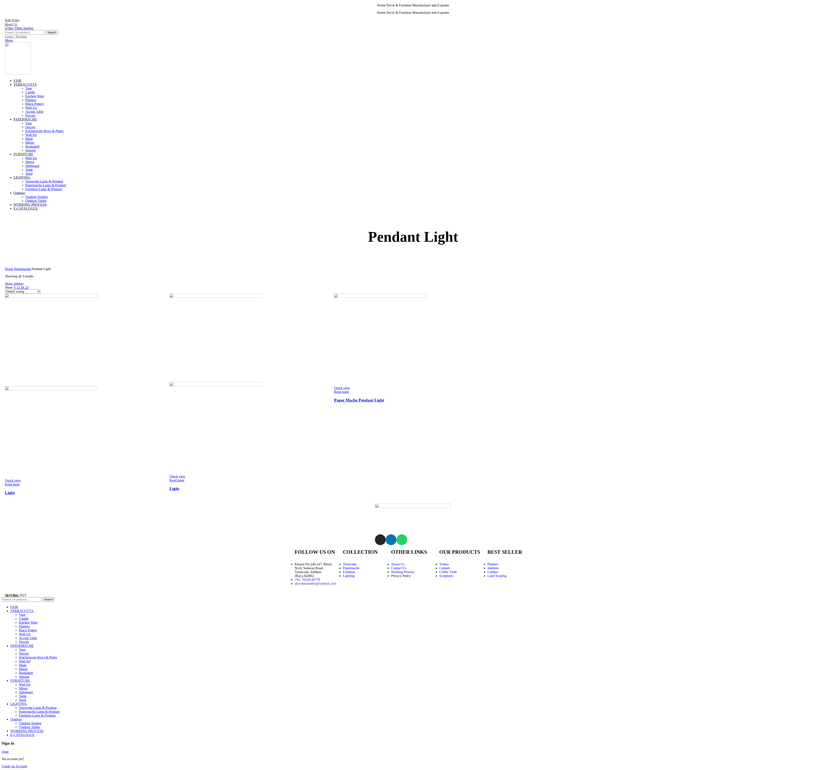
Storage (30, 150)
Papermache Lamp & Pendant (45, 185)
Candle (30, 92)
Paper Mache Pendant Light (359, 400)
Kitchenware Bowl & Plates (44, 131)
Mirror (29, 142)
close (5, 751)
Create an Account (14, 766)
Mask (29, 139)
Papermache (23, 269)
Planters (30, 100)
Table (29, 170)
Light (10, 492)
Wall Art (31, 108)
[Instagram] (380, 539)
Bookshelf (32, 146)
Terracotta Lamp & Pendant (44, 181)
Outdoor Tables (35, 201)
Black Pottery (34, 104)
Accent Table (34, 111)
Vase (28, 88)
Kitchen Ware (34, 96)
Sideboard (32, 166)
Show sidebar (14, 283)
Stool (28, 173)
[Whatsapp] (401, 539)
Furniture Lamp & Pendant (43, 189)
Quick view (13, 480)
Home (9, 269)
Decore (30, 115)
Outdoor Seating (36, 197)
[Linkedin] (391, 539)
